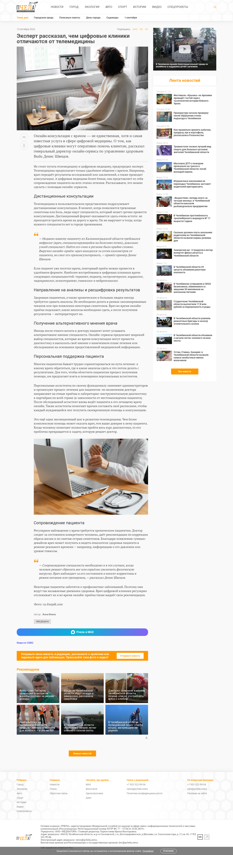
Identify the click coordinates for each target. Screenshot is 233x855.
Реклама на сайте (197, 793)
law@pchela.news (128, 842)
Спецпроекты (178, 7)
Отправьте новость (130, 656)
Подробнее (148, 851)
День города (93, 17)
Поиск (53, 789)
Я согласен (168, 851)
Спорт (122, 7)
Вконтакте (91, 789)
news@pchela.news (137, 789)
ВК (141, 29)
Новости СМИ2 (25, 642)
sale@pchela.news (197, 789)
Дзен (88, 797)
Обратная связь (59, 793)
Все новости (184, 371)
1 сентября (131, 17)
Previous (155, 49)
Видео (157, 7)
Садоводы (112, 17)
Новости (57, 7)
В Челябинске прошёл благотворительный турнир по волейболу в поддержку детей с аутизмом (182, 65)
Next (213, 49)
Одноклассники (94, 793)
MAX (135, 29)
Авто (108, 7)
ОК (146, 29)
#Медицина (42, 621)
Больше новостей (82, 753)
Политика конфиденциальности (144, 793)
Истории (139, 7)
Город (74, 7)
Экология (92, 7)
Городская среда (43, 17)
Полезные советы (69, 17)
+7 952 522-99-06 (136, 784)
